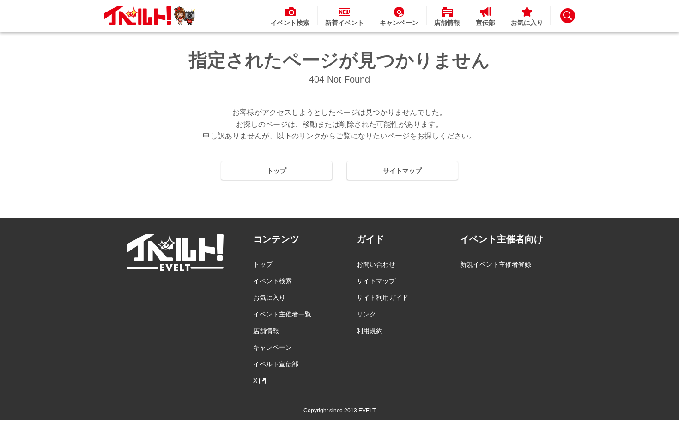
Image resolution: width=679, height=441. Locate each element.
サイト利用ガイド (382, 297)
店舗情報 (266, 330)
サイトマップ (402, 170)
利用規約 (369, 330)
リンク (366, 314)
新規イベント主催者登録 (495, 264)
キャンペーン (272, 347)
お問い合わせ (376, 264)
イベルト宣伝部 (275, 364)
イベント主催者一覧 (282, 314)
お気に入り (269, 297)
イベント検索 (272, 281)
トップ (276, 170)
